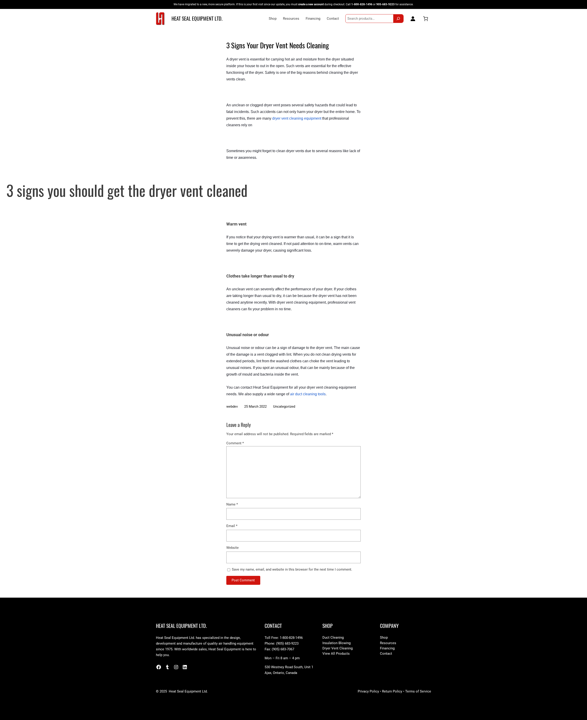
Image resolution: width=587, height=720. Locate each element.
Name (232, 504)
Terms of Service (418, 691)
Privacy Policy (368, 691)
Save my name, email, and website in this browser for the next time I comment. (292, 569)
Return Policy (392, 691)
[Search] (398, 18)
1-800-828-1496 (361, 4)
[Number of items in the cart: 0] (425, 18)
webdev (232, 406)
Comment (235, 443)
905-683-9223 (385, 4)
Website (232, 548)
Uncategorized (284, 406)
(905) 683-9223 (287, 643)
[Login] (411, 18)
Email (231, 526)
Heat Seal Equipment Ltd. (197, 18)
